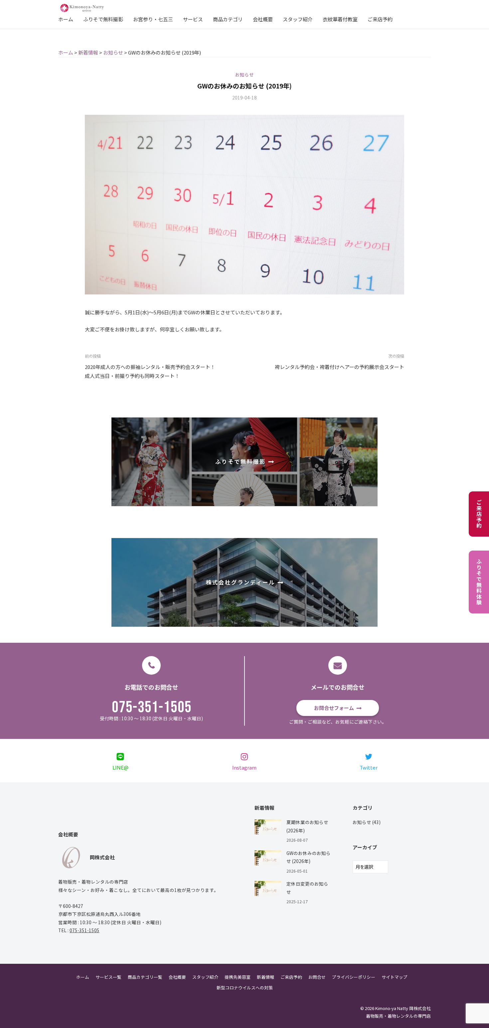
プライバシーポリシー (353, 977)
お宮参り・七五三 (153, 19)
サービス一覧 (108, 977)
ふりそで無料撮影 (103, 19)
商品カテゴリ (228, 19)
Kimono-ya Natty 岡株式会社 (403, 1008)
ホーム (65, 19)
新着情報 (265, 977)
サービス (193, 19)
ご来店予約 (380, 19)
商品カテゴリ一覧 (145, 977)
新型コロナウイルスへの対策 (245, 987)
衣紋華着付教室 (340, 19)
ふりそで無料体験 (479, 582)
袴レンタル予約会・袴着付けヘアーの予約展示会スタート (339, 366)
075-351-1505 (152, 708)
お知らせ (244, 74)
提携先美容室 (237, 977)
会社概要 (263, 19)
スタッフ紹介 (298, 19)
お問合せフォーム (334, 707)
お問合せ (317, 977)
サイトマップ (395, 977)
